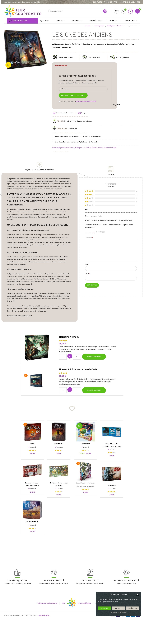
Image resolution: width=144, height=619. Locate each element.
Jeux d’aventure (97, 148)
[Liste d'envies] (116, 11)
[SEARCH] (105, 11)
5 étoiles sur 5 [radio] (104, 232)
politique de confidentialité (86, 101)
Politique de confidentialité (118, 612)
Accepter (104, 608)
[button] (138, 594)
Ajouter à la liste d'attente (73, 95)
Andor (32, 444)
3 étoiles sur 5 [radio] (100, 232)
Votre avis (89, 238)
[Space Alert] (111, 473)
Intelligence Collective (115, 26)
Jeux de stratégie (109, 148)
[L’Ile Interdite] (59, 432)
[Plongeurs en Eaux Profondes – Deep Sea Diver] (111, 432)
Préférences (132, 608)
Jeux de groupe (99, 26)
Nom (87, 264)
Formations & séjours (130, 2)
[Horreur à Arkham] (40, 347)
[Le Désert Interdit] (32, 510)
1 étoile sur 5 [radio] (97, 232)
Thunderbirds (85, 444)
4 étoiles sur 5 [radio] (102, 232)
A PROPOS (108, 2)
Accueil (87, 26)
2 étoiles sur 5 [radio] (98, 232)
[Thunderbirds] (85, 432)
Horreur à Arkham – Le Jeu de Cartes (78, 369)
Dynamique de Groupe (67, 148)
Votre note (89, 233)
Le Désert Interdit (32, 522)
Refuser (118, 608)
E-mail (87, 274)
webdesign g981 (44, 615)
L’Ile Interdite (58, 444)
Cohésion (55, 148)
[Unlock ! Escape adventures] (85, 471)
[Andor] (32, 432)
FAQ (115, 2)
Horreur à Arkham (69, 337)
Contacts (97, 2)
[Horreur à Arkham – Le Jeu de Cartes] (40, 380)
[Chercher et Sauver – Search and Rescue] (32, 471)
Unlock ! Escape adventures (85, 483)
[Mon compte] (130, 11)
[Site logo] (23, 11)
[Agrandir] (8, 65)
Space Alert (112, 485)
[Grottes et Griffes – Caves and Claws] (59, 471)
